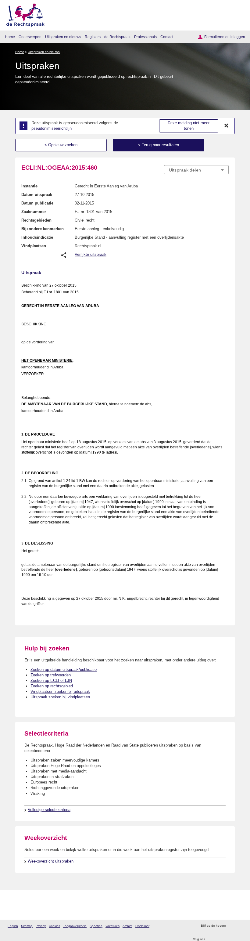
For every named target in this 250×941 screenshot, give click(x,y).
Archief (127, 926)
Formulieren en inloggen (224, 37)
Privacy (41, 926)
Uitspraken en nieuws (63, 37)
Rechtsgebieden (36, 220)
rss (231, 926)
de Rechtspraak (117, 37)
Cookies (54, 926)
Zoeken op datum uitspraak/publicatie (63, 669)
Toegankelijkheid (75, 926)
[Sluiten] (226, 126)
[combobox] (196, 170)
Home (10, 37)
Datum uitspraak (36, 194)
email (239, 926)
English (13, 926)
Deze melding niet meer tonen (188, 126)
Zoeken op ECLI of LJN (51, 680)
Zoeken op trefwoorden (50, 675)
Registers (93, 37)
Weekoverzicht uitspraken (50, 861)
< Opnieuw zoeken (61, 145)
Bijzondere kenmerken (42, 228)
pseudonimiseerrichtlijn (51, 128)
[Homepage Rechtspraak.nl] (23, 14)
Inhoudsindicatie (37, 237)
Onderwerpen (30, 37)
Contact (166, 37)
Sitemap (27, 926)
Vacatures (112, 926)
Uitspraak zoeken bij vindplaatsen (60, 697)
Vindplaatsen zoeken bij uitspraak (60, 691)
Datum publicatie (37, 203)
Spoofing (96, 926)
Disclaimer (142, 926)
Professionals (145, 37)
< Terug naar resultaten (158, 145)
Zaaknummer (33, 211)
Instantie (29, 186)
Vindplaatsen (33, 246)
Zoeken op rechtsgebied (51, 686)
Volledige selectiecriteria (49, 809)
